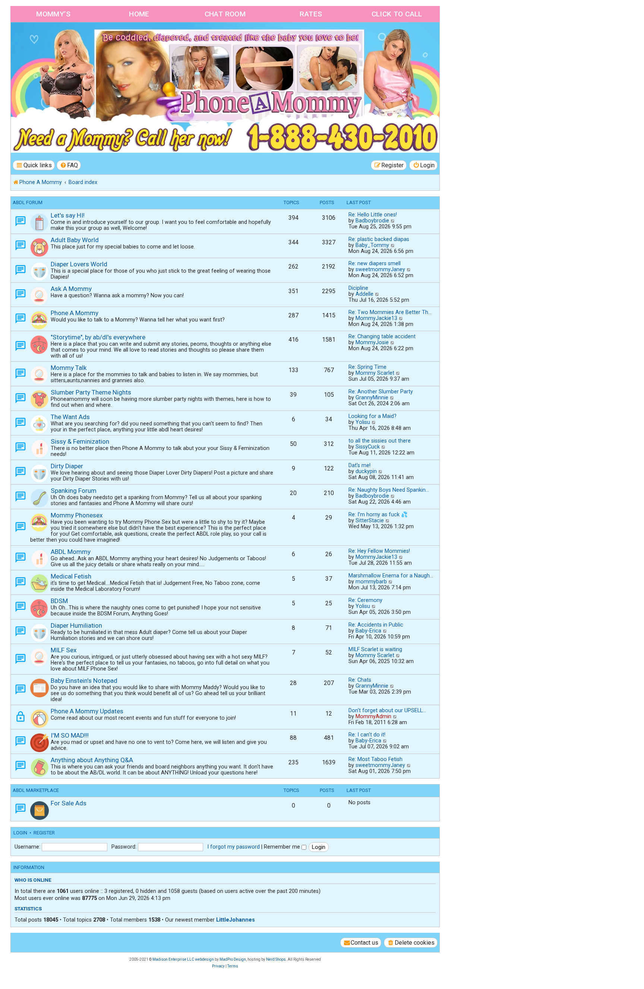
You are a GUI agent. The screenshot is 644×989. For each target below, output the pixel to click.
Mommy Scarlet (375, 373)
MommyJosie (372, 342)
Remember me (283, 847)
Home (139, 14)
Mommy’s (53, 14)
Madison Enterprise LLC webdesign (183, 959)
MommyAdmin (373, 716)
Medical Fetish (71, 576)
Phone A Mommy (74, 313)
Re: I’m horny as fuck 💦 (378, 514)
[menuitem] (69, 165)
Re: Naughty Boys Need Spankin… (388, 490)
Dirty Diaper (67, 466)
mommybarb (371, 581)
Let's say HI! (68, 215)
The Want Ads (70, 417)
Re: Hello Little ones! (372, 215)
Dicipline (358, 288)
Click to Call (397, 14)
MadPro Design (233, 959)
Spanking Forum (74, 490)
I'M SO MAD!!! (70, 735)
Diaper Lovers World (79, 264)
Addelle (364, 294)
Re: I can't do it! (366, 735)
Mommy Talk (69, 367)
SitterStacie (370, 520)
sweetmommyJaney (380, 269)
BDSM (59, 601)
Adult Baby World (75, 240)
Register (44, 833)
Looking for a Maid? (372, 416)
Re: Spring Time (367, 367)
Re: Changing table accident (382, 336)
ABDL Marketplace (36, 790)
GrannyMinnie (372, 397)
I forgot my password (233, 847)
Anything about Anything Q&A (92, 760)
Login (20, 833)
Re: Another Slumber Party (380, 391)
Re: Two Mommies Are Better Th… (390, 312)
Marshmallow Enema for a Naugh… (390, 575)
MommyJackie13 (376, 318)
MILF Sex (64, 650)
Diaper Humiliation (76, 625)
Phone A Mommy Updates (87, 711)
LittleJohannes (235, 920)
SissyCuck (368, 447)
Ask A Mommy (71, 288)
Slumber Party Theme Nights (91, 392)
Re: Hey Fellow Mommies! (379, 551)
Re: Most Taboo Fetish (375, 759)
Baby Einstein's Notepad (84, 680)
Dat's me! (359, 465)
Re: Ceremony (365, 600)
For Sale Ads (68, 803)
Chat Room (225, 14)
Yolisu (363, 422)
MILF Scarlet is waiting (375, 649)
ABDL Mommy (71, 551)
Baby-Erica (368, 631)
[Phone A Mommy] (53, 38)
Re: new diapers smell (374, 263)
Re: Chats (359, 680)
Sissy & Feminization (80, 441)
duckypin (366, 471)
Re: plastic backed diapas (378, 239)
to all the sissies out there (379, 441)
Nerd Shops (276, 959)
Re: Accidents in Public (375, 625)
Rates (311, 14)
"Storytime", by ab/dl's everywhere (98, 337)
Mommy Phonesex (77, 515)
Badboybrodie (372, 221)
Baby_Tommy (372, 245)
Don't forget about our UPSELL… (387, 710)
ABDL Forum (27, 202)
